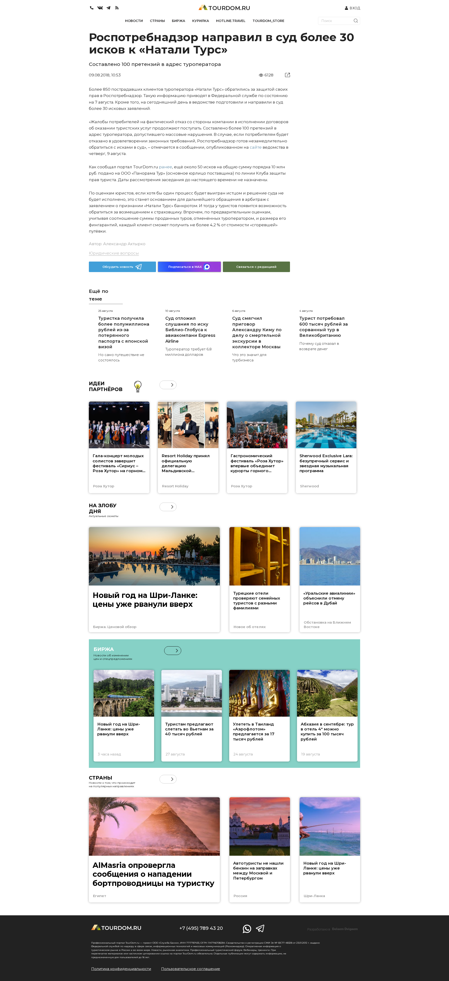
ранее (165, 167)
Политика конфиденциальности (121, 969)
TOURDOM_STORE (268, 21)
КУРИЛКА (200, 21)
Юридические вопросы (114, 253)
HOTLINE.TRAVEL (231, 21)
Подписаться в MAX (185, 267)
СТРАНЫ (157, 21)
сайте (256, 147)
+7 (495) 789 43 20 (201, 928)
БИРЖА (178, 21)
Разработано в (332, 929)
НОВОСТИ (134, 21)
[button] (164, 385)
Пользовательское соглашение (190, 969)
